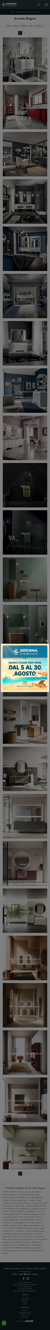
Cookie (20, 1274)
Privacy (15, 1274)
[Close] (47, 641)
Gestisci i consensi (31, 1274)
